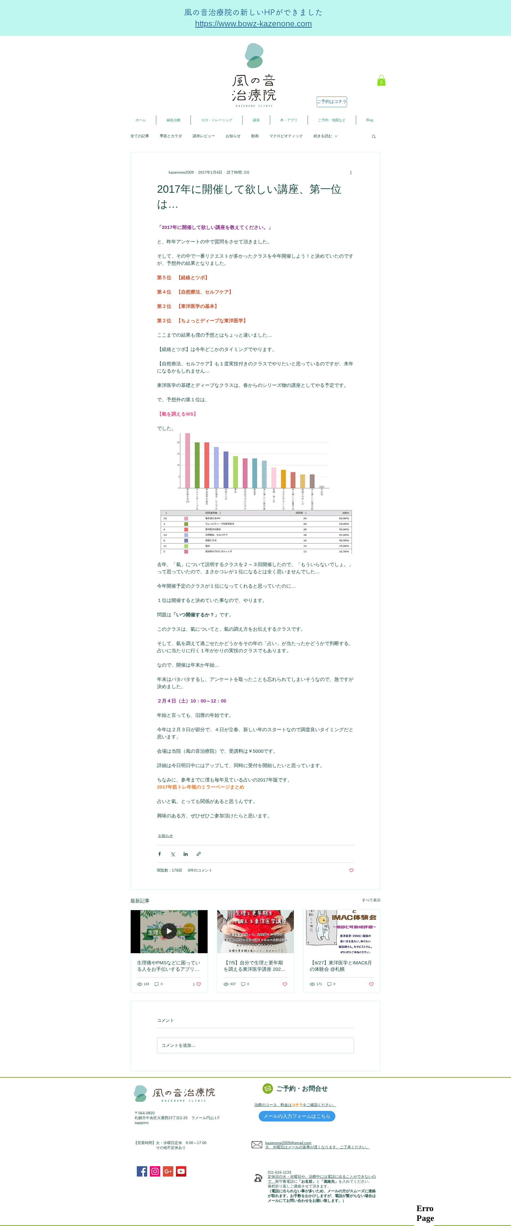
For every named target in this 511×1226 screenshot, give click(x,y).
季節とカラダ (171, 136)
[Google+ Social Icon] (168, 1171)
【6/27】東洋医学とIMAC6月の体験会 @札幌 (341, 966)
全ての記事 (139, 136)
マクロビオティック (286, 136)
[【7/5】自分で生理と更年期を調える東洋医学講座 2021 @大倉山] (255, 931)
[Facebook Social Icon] (142, 1171)
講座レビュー (204, 136)
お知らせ (233, 136)
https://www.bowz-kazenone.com (253, 23)
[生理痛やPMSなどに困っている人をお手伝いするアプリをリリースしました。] (169, 931)
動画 (255, 136)
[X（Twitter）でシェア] (172, 853)
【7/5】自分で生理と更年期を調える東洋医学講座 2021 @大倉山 (253, 966)
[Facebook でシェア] (159, 853)
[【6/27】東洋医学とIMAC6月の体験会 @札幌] (341, 931)
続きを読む (323, 136)
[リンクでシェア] (198, 853)
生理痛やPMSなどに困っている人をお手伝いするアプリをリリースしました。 (168, 966)
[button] (381, 80)
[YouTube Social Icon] (181, 1171)
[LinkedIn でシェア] (185, 853)
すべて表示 (371, 900)
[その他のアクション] (351, 172)
